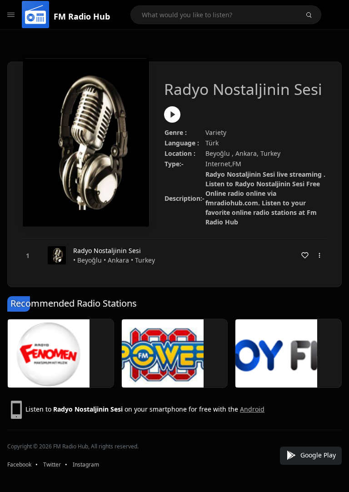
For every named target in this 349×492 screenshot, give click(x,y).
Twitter (52, 464)
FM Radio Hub (82, 16)
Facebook (19, 464)
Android (252, 409)
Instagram (86, 464)
